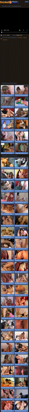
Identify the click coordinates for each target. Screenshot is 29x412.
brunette (20, 37)
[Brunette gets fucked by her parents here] (21, 278)
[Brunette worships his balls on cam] (21, 254)
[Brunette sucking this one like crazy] (21, 347)
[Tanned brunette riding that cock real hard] (21, 231)
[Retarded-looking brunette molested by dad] (7, 162)
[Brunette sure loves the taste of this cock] (21, 370)
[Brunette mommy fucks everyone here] (21, 382)
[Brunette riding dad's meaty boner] (7, 231)
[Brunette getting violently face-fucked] (7, 382)
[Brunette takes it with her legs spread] (7, 185)
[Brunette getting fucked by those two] (7, 208)
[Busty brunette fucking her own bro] (21, 208)
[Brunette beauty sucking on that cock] (21, 393)
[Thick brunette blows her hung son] (7, 312)
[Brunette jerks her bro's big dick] (21, 405)
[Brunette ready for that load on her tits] (7, 359)
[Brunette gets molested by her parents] (7, 393)
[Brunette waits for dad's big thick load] (21, 173)
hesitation (5, 39)
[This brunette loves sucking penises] (7, 370)
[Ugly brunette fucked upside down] (7, 278)
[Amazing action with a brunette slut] (7, 301)
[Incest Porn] (9, 2)
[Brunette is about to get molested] (7, 289)
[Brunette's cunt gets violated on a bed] (7, 347)
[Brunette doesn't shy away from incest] (21, 220)
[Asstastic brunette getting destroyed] (21, 312)
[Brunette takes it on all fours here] (21, 335)
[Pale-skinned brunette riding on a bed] (21, 197)
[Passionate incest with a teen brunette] (7, 405)
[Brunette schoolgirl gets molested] (21, 162)
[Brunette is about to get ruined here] (21, 324)
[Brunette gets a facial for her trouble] (7, 254)
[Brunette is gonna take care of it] (21, 359)
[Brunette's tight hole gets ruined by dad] (21, 185)
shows (24, 37)
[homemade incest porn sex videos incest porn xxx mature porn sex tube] (26, 2)
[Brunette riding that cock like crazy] (7, 220)
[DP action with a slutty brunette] (7, 243)
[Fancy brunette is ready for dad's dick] (21, 243)
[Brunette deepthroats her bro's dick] (7, 324)
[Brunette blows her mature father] (7, 173)
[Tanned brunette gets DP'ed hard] (7, 266)
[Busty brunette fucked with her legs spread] (21, 301)
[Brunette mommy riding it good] (21, 289)
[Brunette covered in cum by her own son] (7, 335)
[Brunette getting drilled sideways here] (7, 197)
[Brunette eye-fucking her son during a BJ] (21, 266)
